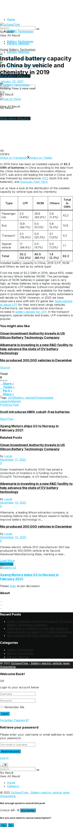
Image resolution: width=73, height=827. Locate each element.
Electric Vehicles (18, 52)
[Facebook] (1, 607)
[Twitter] (1, 603)
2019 (11, 397)
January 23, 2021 (11, 81)
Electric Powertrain (20, 653)
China (38, 397)
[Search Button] (37, 29)
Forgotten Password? (14, 720)
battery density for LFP (30, 312)
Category (13, 786)
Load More (7, 560)
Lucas (8, 456)
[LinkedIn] (1, 600)
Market (16, 401)
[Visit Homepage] (10, 24)
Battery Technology (20, 31)
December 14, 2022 (13, 502)
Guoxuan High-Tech (33, 182)
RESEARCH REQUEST (15, 76)
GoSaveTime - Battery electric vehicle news (40, 663)
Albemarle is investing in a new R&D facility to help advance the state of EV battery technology (36, 349)
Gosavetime (8, 667)
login (13, 586)
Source (5, 367)
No (10, 825)
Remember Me (14, 707)
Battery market (24, 397)
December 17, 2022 (13, 459)
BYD (45, 178)
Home (11, 19)
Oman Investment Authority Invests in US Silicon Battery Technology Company (32, 335)
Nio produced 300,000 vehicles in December (36, 360)
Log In (4, 758)
